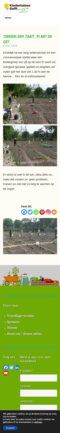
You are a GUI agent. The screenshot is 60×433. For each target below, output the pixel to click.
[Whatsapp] (36, 212)
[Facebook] (24, 212)
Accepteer (10, 428)
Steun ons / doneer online (24, 334)
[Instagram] (48, 212)
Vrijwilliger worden (20, 316)
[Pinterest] (42, 212)
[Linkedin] (16, 367)
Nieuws (12, 328)
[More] (54, 212)
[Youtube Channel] (5, 373)
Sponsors (13, 322)
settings (38, 422)
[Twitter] (30, 212)
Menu (8, 18)
